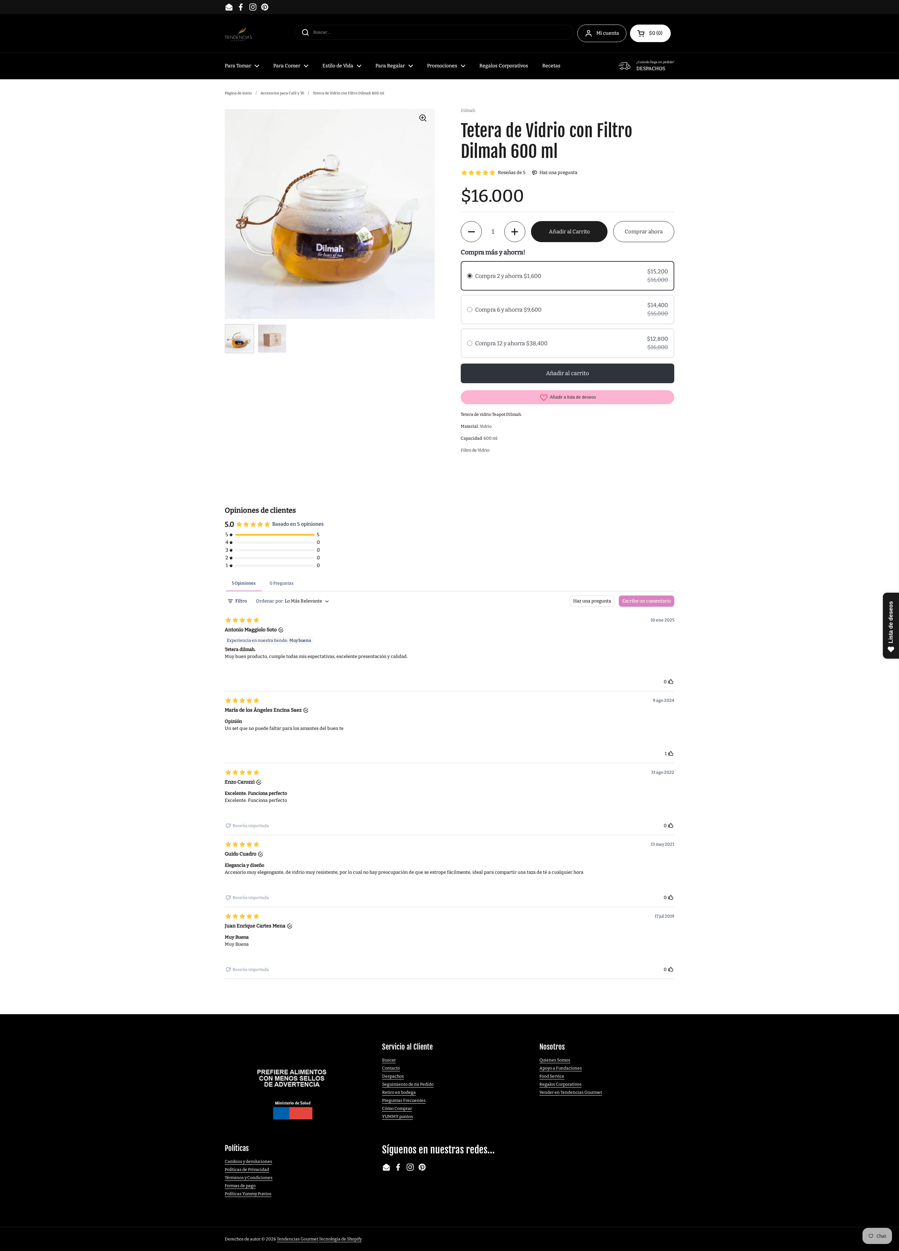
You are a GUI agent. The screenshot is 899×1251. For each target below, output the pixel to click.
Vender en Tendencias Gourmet (570, 1092)
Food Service (551, 1076)
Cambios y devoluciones (248, 1161)
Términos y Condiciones (249, 1177)
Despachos (393, 1076)
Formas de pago (240, 1185)
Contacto (391, 1068)
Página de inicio (238, 93)
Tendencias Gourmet (297, 1239)
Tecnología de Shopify (340, 1239)
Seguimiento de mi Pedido (408, 1084)
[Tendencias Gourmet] (238, 33)
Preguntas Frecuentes (404, 1100)
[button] (650, 33)
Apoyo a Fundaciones (560, 1068)
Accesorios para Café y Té (282, 93)
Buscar (389, 1060)
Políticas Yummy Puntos (248, 1193)
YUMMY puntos (397, 1116)
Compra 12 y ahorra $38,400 (511, 343)
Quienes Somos (554, 1060)
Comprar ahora (644, 231)
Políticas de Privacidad (247, 1169)
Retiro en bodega (399, 1092)
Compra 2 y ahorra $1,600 (508, 276)
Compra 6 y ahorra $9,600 (508, 309)
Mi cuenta (607, 33)
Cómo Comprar (397, 1108)
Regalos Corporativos (560, 1084)
